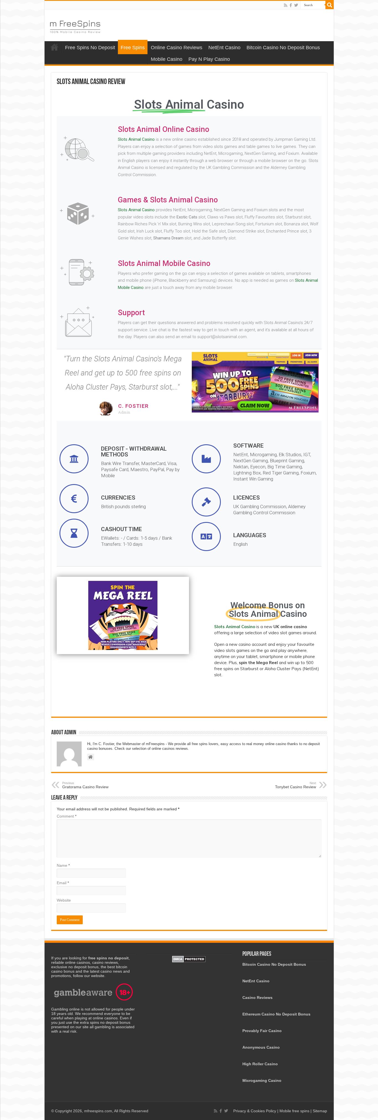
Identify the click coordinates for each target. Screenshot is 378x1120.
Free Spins (133, 47)
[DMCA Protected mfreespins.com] (189, 958)
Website (64, 900)
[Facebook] (290, 5)
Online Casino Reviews (176, 47)
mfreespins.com (98, 1111)
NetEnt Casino (224, 47)
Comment (66, 816)
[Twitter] (296, 5)
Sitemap (320, 1111)
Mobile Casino (166, 59)
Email (63, 883)
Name (63, 865)
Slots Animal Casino (136, 139)
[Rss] (285, 5)
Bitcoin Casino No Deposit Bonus (283, 47)
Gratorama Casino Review (85, 785)
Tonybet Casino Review (295, 785)
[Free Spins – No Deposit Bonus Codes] (75, 25)
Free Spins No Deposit (90, 47)
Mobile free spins (294, 1111)
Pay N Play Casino (209, 59)
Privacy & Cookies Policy (255, 1111)
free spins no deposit (108, 958)
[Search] (329, 5)
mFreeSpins (54, 47)
